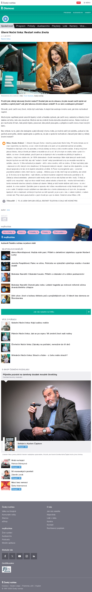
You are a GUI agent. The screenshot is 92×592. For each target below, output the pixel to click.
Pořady (31, 26)
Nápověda (51, 515)
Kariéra (50, 521)
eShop (4, 521)
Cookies (5, 586)
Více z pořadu (9, 319)
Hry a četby (7, 232)
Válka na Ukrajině (9, 511)
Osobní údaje (15, 586)
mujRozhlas (6, 226)
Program (67, 12)
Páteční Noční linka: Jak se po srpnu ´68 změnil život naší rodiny (41, 333)
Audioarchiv (78, 12)
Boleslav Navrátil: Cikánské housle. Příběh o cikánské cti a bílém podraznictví (47, 274)
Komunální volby (9, 515)
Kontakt (50, 525)
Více (83, 26)
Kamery (88, 12)
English (38, 586)
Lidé (65, 26)
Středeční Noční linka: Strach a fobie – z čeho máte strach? (39, 355)
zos (8, 210)
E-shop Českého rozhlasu (15, 369)
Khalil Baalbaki (28, 96)
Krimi (21, 232)
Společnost (7, 26)
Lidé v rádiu (52, 518)
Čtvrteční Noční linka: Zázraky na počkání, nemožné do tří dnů (40, 344)
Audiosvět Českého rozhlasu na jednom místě (18, 243)
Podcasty (6, 539)
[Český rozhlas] (8, 2)
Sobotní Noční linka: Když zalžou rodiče (30, 323)
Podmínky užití (27, 586)
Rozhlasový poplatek (55, 528)
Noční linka (5, 39)
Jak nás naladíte (53, 511)
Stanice (5, 518)
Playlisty (56, 26)
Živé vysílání (59, 232)
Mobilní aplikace (8, 543)
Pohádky (32, 232)
